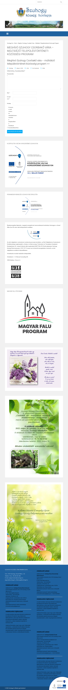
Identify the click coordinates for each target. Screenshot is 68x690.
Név (8, 93)
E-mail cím (8, 98)
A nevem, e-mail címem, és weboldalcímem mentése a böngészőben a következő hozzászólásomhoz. (11, 117)
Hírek (43, 68)
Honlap (9, 103)
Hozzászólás (9, 75)
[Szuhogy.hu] (34, 12)
